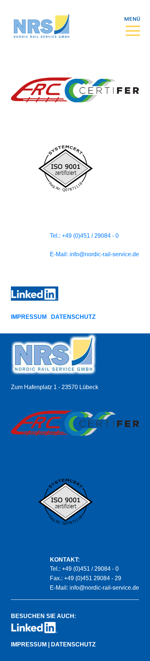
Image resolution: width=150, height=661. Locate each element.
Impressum (29, 317)
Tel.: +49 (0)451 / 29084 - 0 (84, 236)
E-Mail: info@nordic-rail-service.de (94, 254)
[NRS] (41, 22)
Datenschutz (73, 317)
